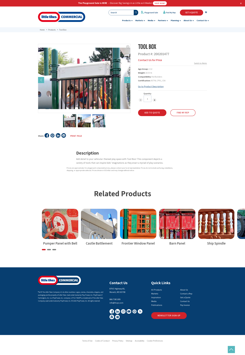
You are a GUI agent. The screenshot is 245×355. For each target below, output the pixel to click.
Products (52, 30)
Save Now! (160, 3)
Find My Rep (171, 12)
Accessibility (139, 341)
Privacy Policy (117, 341)
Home (42, 30)
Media (153, 301)
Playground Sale (151, 12)
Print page (76, 136)
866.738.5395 (115, 299)
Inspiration (156, 297)
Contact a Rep (186, 293)
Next (127, 80)
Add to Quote (152, 112)
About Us (184, 289)
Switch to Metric (200, 63)
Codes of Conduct (102, 341)
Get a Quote (185, 297)
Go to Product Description (151, 86)
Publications (156, 305)
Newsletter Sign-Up (169, 315)
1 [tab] (44, 249)
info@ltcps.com (116, 302)
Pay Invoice (185, 305)
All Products (156, 289)
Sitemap (129, 341)
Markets (154, 293)
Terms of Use (87, 341)
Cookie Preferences (155, 341)
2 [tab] (49, 249)
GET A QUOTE (191, 12)
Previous (41, 80)
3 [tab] (54, 249)
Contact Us (118, 282)
